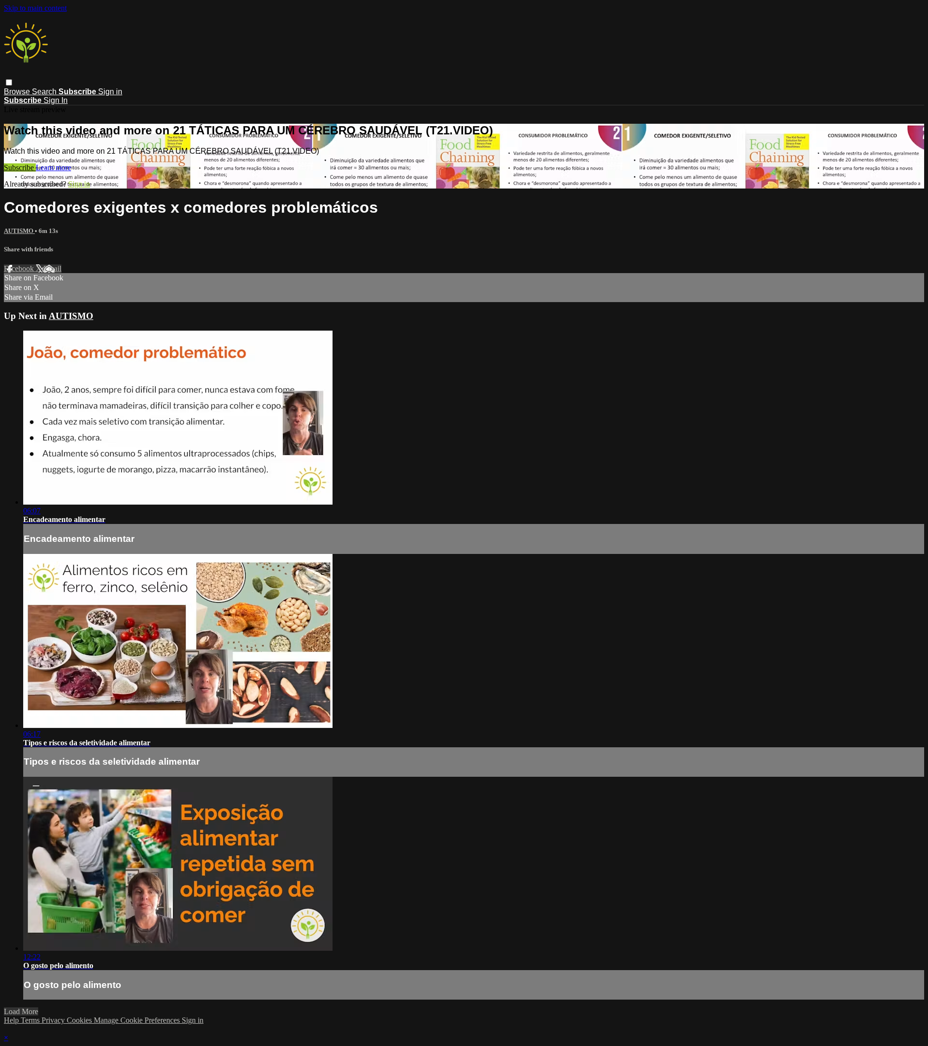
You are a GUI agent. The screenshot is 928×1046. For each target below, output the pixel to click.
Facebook (20, 268)
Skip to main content (35, 8)
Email (52, 268)
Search (45, 91)
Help (12, 1020)
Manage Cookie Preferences (138, 1020)
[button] (9, 82)
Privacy (54, 1020)
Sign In (56, 100)
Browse (18, 91)
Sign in (110, 91)
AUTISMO (19, 230)
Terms (31, 1020)
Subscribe (20, 167)
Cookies (80, 1020)
